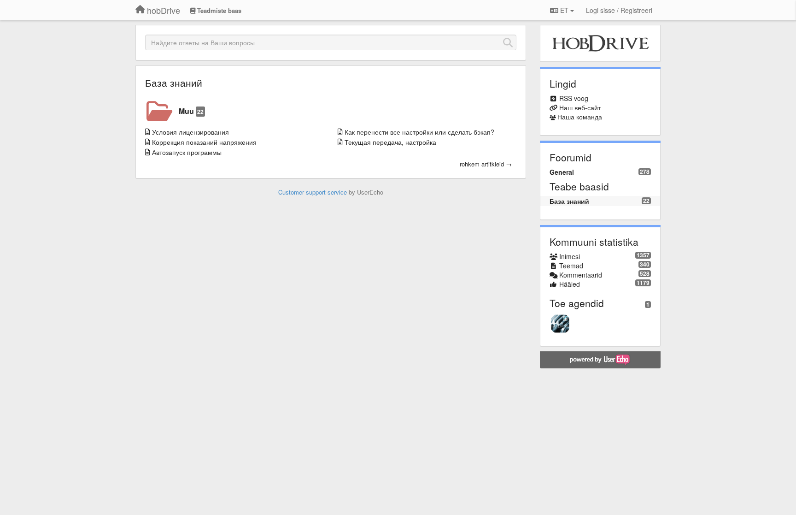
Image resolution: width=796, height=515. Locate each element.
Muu (191, 111)
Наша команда (579, 116)
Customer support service (312, 192)
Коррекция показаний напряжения (204, 142)
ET (564, 10)
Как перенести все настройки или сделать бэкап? (419, 131)
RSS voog (573, 98)
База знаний (173, 82)
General (562, 172)
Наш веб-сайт (580, 107)
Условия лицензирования (190, 131)
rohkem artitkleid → (486, 164)
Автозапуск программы (187, 152)
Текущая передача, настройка (390, 142)
